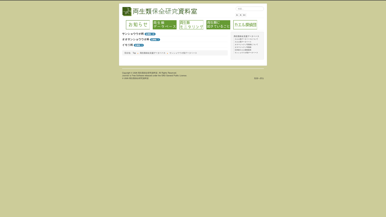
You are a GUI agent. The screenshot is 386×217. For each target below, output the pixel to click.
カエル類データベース (243, 41)
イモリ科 (127, 45)
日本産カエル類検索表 (243, 50)
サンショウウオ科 (133, 34)
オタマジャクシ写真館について (246, 44)
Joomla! (125, 75)
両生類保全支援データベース (246, 36)
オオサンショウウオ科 (135, 39)
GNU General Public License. (174, 75)
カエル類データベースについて (246, 39)
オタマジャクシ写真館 (243, 47)
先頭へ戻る (259, 78)
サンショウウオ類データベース (246, 52)
